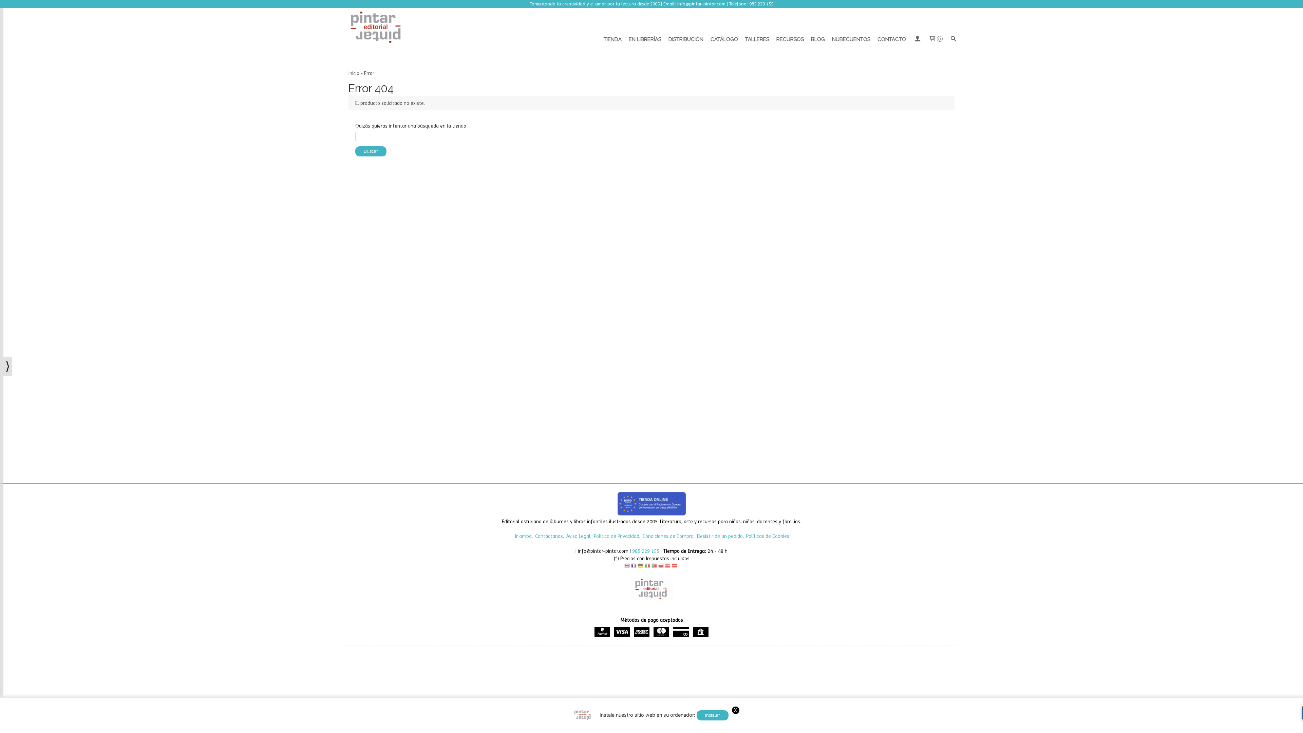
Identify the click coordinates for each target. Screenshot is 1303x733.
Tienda (613, 39)
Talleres (757, 39)
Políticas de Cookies (767, 536)
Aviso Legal (578, 536)
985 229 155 (645, 551)
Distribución (685, 39)
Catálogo (724, 39)
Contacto (891, 39)
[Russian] (661, 566)
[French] (634, 566)
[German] (640, 566)
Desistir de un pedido (720, 536)
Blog (818, 39)
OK (802, 726)
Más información (827, 726)
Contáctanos (549, 536)
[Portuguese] (654, 566)
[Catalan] (675, 566)
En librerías (645, 39)
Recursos (790, 39)
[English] (627, 566)
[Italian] (647, 566)
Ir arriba (523, 536)
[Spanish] (668, 566)
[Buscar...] (953, 39)
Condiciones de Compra (668, 536)
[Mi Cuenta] (917, 39)
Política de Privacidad (616, 536)
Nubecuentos (851, 39)
